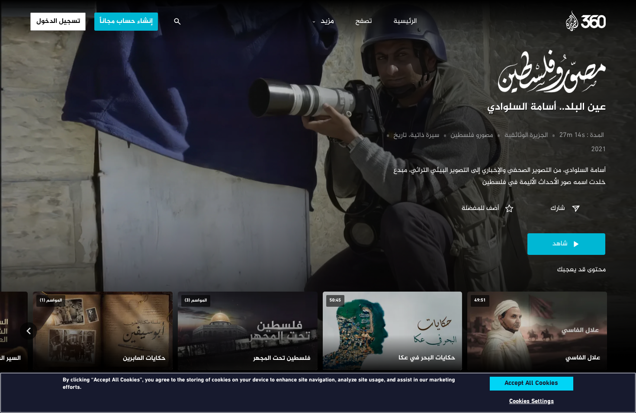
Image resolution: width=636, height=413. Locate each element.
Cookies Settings (531, 402)
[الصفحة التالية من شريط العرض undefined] (28, 331)
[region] (318, 392)
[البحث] (177, 21)
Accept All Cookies (531, 383)
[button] (566, 208)
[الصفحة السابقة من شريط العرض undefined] (607, 331)
